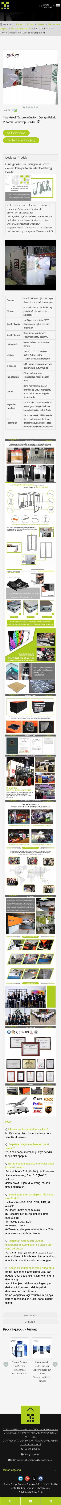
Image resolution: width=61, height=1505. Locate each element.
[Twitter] (34, 1478)
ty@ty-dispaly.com (43, 1460)
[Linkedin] (20, 1478)
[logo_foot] (30, 1418)
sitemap (46, 1488)
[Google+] (27, 1478)
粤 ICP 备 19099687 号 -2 (30, 1492)
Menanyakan (18, 133)
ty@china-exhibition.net (22, 1460)
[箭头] (30, 1409)
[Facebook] (40, 1478)
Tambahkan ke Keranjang (21, 140)
